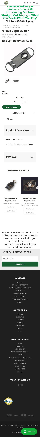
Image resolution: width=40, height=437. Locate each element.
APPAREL (20, 328)
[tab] (20, 130)
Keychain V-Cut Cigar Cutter (11, 199)
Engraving (20, 317)
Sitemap (20, 302)
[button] (20, 393)
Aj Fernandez (20, 369)
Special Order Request (20, 285)
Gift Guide (20, 320)
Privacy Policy (20, 296)
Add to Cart (10, 211)
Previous (2, 187)
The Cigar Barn (20, 360)
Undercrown (20, 366)
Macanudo (20, 346)
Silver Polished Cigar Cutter (29, 199)
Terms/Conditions (20, 293)
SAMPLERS (20, 323)
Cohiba (20, 355)
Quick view (10, 207)
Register (24, 299)
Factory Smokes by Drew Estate (20, 358)
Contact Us (20, 291)
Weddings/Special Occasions (20, 288)
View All (20, 372)
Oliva (20, 343)
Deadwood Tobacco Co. (20, 352)
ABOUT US (20, 282)
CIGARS (20, 314)
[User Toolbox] (28, 3)
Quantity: (20, 98)
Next (37, 187)
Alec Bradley (20, 349)
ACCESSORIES (20, 325)
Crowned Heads (20, 363)
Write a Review (8, 37)
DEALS (20, 331)
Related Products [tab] (18, 170)
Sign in (15, 299)
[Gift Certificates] (31, 3)
